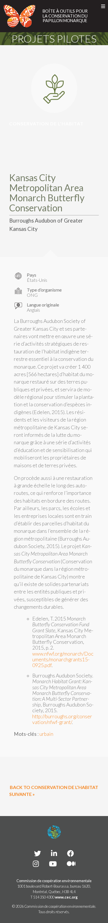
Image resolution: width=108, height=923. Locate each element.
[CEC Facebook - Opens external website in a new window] (70, 853)
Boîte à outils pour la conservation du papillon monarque (65, 16)
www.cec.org (66, 897)
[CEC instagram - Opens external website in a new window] (35, 863)
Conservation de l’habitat (46, 123)
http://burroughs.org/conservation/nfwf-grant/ (62, 719)
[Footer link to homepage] (54, 832)
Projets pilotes (54, 38)
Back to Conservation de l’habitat (54, 787)
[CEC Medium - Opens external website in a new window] (71, 863)
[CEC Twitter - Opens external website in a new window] (37, 853)
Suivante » (22, 794)
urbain (46, 734)
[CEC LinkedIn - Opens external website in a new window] (54, 853)
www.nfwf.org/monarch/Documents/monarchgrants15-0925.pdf (62, 659)
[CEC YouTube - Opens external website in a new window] (52, 863)
